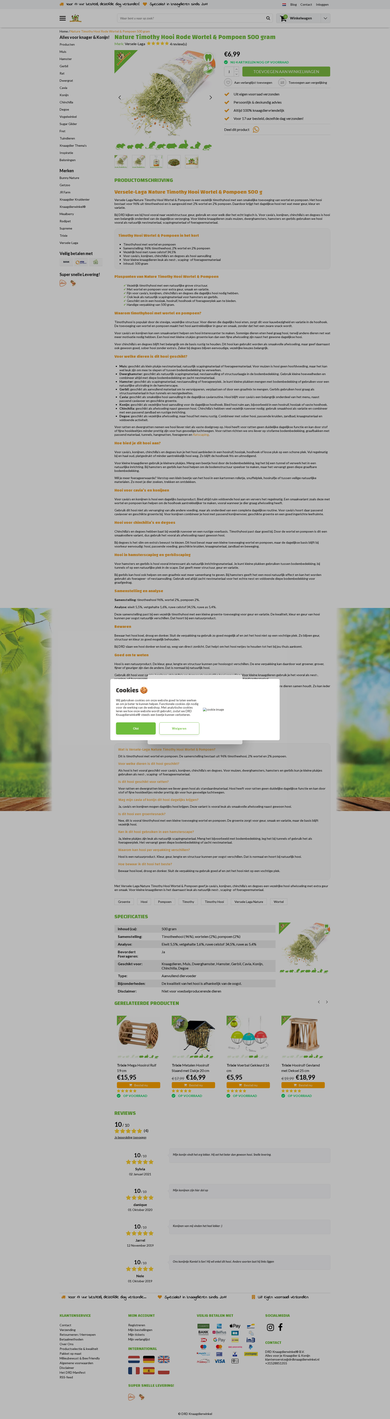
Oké (136, 728)
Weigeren (179, 728)
